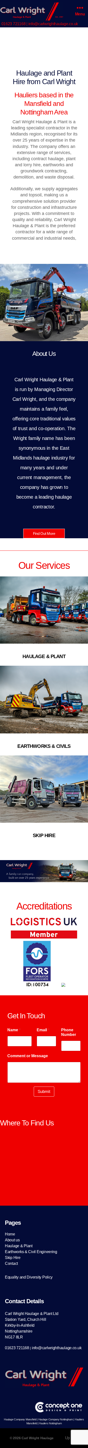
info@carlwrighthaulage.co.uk (53, 24)
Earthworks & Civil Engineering (31, 1252)
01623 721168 (13, 24)
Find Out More (44, 533)
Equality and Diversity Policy (29, 1277)
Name (14, 1030)
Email (43, 1030)
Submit (44, 1091)
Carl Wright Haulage (38, 1438)
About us (12, 1240)
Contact (11, 1263)
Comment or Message (27, 1056)
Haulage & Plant (19, 1246)
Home (10, 1234)
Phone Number (68, 1032)
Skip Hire (13, 1258)
